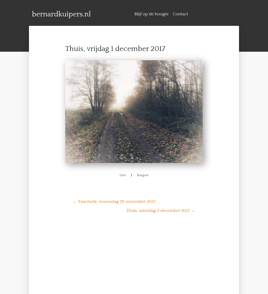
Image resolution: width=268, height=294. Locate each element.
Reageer (143, 175)
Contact (180, 14)
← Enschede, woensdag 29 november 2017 (114, 201)
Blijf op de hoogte (151, 14)
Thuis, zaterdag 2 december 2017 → (160, 210)
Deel (122, 175)
